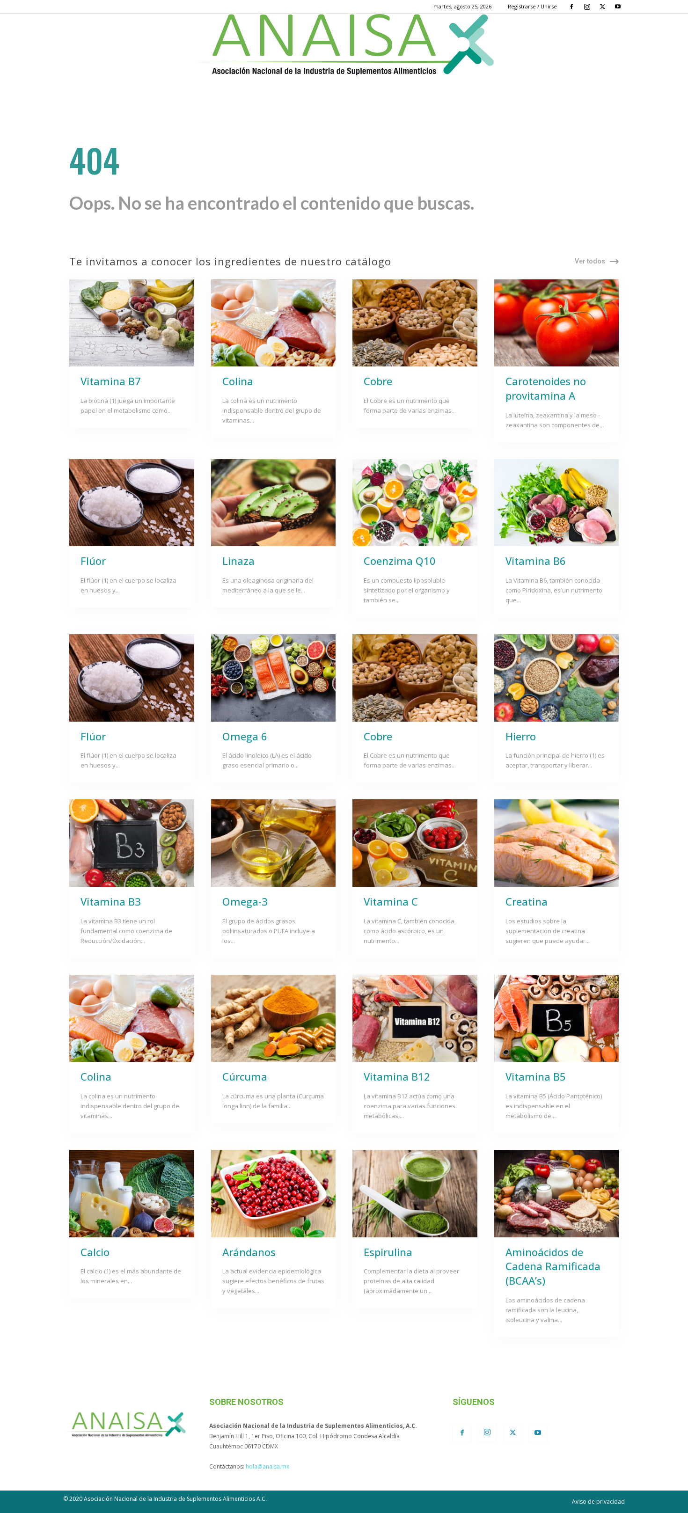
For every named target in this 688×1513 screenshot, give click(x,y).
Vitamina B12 (397, 1076)
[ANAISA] (344, 44)
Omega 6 (244, 736)
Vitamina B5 (535, 1076)
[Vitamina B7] (131, 323)
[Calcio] (131, 1193)
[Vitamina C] (414, 843)
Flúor (93, 561)
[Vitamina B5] (556, 1018)
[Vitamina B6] (556, 503)
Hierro (520, 736)
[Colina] (273, 323)
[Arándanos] (273, 1193)
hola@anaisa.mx (267, 1466)
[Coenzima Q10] (414, 503)
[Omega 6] (273, 678)
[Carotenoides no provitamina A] (556, 323)
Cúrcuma (244, 1076)
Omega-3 (245, 901)
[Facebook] (571, 6)
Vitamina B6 (535, 561)
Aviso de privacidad (598, 1502)
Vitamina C (391, 901)
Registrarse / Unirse (532, 6)
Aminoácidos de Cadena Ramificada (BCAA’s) (552, 1266)
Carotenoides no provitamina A (545, 388)
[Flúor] (131, 503)
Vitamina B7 (111, 381)
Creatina (526, 901)
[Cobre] (414, 323)
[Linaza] (273, 503)
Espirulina (388, 1252)
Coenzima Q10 (400, 561)
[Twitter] (602, 6)
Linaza (238, 561)
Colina (237, 381)
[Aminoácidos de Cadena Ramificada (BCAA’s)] (556, 1193)
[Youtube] (618, 6)
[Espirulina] (414, 1193)
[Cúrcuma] (273, 1018)
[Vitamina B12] (414, 1018)
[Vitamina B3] (131, 843)
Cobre (378, 381)
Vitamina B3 (111, 901)
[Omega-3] (273, 843)
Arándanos (249, 1252)
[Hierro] (556, 678)
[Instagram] (587, 6)
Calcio (95, 1252)
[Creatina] (556, 843)
